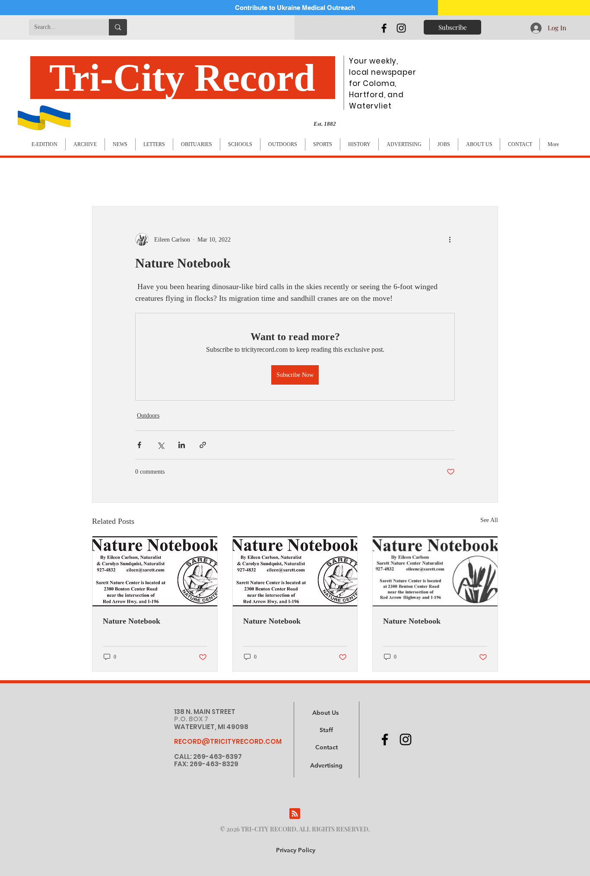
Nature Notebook (131, 621)
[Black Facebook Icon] (384, 28)
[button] (326, 765)
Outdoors (148, 415)
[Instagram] (401, 28)
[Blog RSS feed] (294, 814)
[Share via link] (203, 445)
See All (489, 520)
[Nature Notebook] (154, 571)
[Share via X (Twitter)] (160, 445)
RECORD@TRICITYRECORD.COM (228, 741)
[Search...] (118, 27)
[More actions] (449, 239)
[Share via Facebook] (139, 445)
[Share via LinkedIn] (182, 445)
